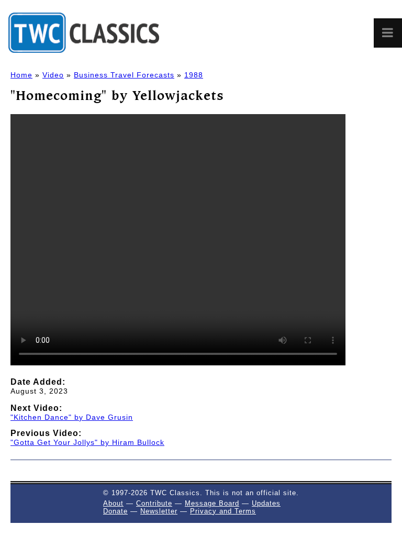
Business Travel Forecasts (124, 75)
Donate (115, 511)
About (113, 503)
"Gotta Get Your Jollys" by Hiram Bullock (87, 442)
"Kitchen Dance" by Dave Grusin (71, 417)
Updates (266, 503)
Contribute (154, 503)
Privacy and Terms (223, 511)
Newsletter (158, 511)
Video (53, 75)
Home (21, 75)
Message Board (212, 503)
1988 (193, 75)
